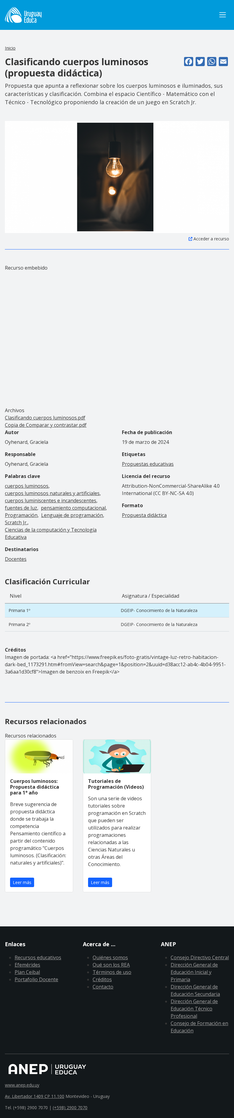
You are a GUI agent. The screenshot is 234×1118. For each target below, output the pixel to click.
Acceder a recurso (211, 239)
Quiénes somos (110, 957)
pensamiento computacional (73, 507)
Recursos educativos (38, 957)
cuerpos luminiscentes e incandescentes (50, 500)
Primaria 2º (19, 624)
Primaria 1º (19, 610)
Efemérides (27, 964)
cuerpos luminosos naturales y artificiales (52, 493)
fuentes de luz (21, 507)
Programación (21, 515)
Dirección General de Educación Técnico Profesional (194, 1008)
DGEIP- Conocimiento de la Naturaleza (159, 610)
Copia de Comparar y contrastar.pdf (46, 425)
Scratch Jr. (16, 522)
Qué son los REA (111, 964)
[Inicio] (23, 15)
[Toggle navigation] (222, 14)
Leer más (22, 882)
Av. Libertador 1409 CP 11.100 (34, 1096)
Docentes (16, 559)
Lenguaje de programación (72, 515)
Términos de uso (112, 972)
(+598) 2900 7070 (70, 1107)
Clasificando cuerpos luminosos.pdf (45, 417)
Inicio (10, 48)
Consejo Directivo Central (200, 957)
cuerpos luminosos (26, 486)
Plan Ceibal (27, 972)
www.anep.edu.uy (22, 1085)
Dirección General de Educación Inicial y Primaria (194, 972)
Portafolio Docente (36, 979)
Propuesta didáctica (144, 515)
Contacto (103, 986)
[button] (117, 176)
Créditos (102, 979)
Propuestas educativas (148, 464)
